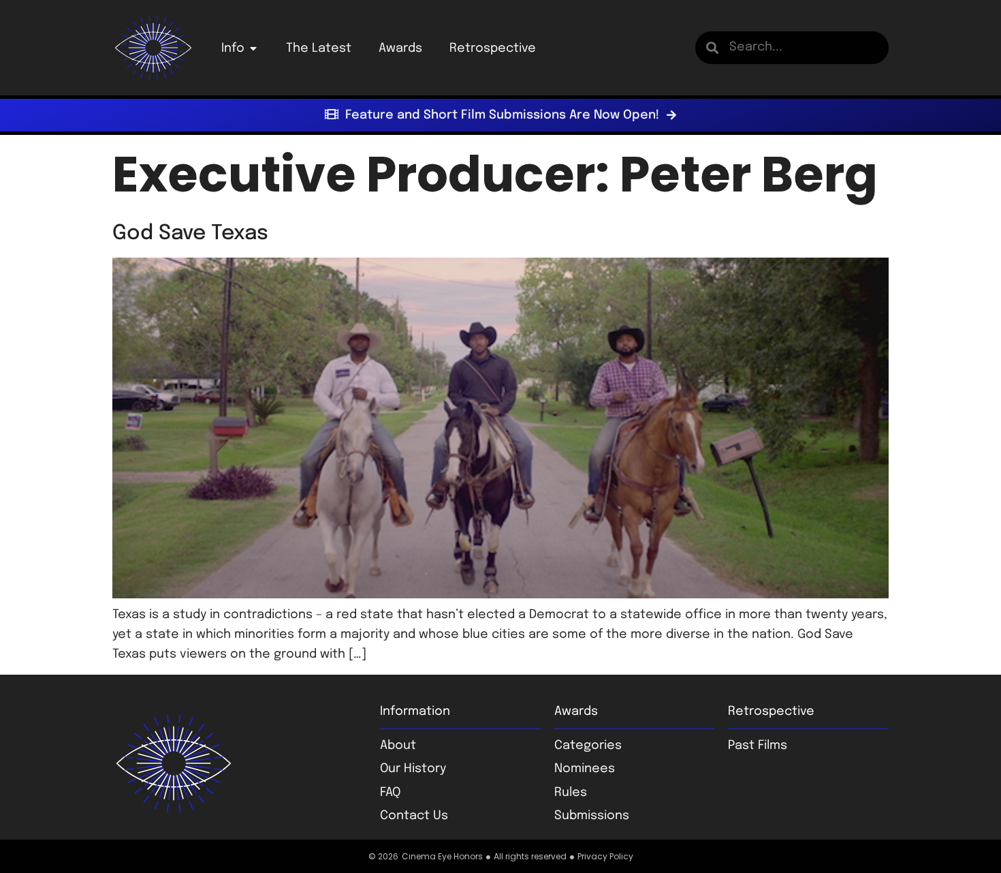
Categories (588, 745)
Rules (570, 792)
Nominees (584, 769)
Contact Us (414, 816)
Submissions (591, 816)
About (398, 745)
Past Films (757, 745)
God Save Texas (190, 233)
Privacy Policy (605, 856)
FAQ (390, 792)
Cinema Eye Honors (442, 856)
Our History (413, 769)
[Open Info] (253, 48)
